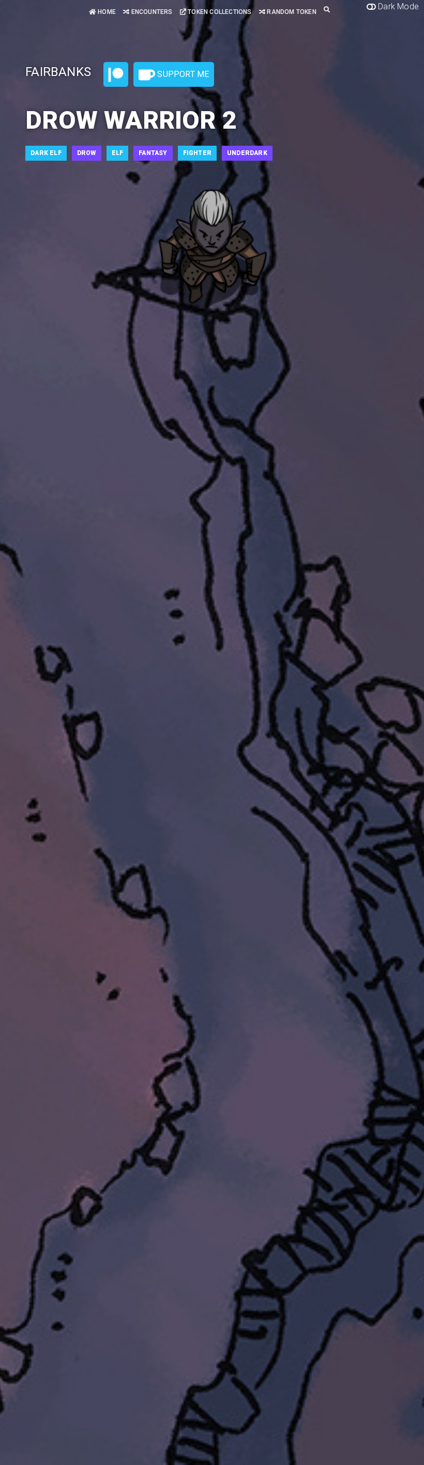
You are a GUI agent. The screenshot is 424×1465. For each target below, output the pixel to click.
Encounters (150, 12)
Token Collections (219, 12)
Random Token (290, 12)
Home (106, 12)
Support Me (182, 74)
